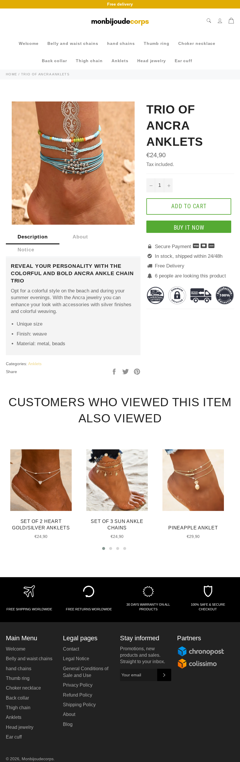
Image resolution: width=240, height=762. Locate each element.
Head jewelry (151, 60)
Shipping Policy (79, 704)
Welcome (29, 43)
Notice (26, 250)
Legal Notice (76, 658)
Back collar (54, 60)
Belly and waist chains (72, 43)
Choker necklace (197, 43)
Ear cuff (183, 60)
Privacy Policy (77, 685)
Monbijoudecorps (38, 759)
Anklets (120, 60)
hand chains (121, 43)
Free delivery (120, 4)
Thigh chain (89, 60)
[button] (103, 548)
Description (33, 237)
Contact (71, 648)
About (80, 237)
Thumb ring (156, 43)
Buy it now (189, 227)
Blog (68, 724)
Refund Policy (77, 694)
